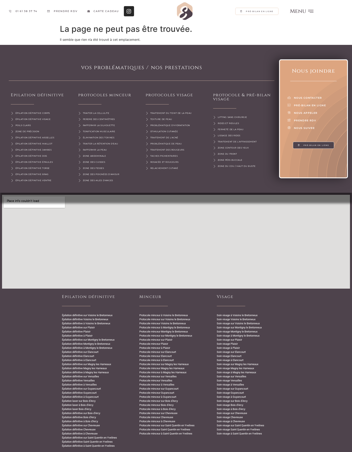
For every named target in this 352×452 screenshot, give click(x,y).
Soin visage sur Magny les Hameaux (237, 364)
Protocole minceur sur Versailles (158, 376)
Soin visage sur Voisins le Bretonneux (238, 323)
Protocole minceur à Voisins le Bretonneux (163, 315)
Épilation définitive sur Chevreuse (81, 425)
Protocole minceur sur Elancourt (157, 351)
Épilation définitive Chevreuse (79, 429)
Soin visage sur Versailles (231, 376)
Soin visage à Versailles (230, 384)
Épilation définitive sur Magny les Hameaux (86, 364)
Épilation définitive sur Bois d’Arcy (81, 413)
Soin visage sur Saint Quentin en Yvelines (240, 425)
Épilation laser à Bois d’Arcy (77, 405)
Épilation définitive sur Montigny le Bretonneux (88, 339)
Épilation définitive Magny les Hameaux (84, 368)
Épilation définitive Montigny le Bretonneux (86, 343)
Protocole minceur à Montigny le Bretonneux (164, 327)
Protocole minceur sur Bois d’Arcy (158, 400)
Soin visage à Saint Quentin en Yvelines (239, 433)
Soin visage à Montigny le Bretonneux (238, 335)
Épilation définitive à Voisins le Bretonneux (86, 323)
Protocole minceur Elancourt (155, 356)
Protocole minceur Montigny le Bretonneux (163, 331)
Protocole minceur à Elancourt (156, 360)
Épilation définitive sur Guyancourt (81, 388)
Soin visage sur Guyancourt (232, 388)
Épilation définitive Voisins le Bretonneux (85, 319)
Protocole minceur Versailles (155, 380)
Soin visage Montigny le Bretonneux (237, 331)
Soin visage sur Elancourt (231, 351)
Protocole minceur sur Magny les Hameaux (164, 364)
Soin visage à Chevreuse (231, 421)
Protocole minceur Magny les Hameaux (161, 368)
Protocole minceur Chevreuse (156, 417)
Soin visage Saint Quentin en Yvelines (238, 429)
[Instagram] (129, 11)
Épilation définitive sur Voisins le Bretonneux (87, 315)
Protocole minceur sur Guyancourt (158, 388)
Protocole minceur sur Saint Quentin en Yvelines (167, 425)
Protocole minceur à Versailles (156, 384)
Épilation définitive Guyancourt (79, 392)
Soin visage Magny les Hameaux (235, 368)
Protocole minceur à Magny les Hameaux (162, 372)
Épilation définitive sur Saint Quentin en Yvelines (89, 437)
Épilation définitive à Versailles (79, 384)
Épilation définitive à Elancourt (79, 360)
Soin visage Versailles (229, 380)
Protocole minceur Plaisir (153, 343)
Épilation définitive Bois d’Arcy (79, 417)
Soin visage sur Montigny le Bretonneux (239, 327)
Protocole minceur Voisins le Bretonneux (162, 323)
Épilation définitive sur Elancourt (80, 351)
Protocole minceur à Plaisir (154, 347)
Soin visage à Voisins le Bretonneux (237, 315)
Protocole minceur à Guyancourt (157, 396)
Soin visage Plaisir (227, 343)
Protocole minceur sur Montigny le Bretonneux (165, 335)
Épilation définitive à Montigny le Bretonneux (87, 347)
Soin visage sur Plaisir (229, 339)
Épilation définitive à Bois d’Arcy (80, 421)
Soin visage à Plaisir (228, 347)
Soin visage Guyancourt (230, 392)
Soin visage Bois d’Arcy (230, 405)
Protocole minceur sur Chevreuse (158, 413)
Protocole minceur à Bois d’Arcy (157, 409)
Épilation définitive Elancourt (78, 356)
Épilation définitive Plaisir (76, 331)
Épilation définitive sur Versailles (80, 376)
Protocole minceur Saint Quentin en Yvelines (164, 429)
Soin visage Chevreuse (230, 417)
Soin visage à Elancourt (230, 360)
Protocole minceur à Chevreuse (157, 421)
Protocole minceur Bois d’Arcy (156, 405)
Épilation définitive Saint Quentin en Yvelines (87, 441)
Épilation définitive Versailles (78, 380)
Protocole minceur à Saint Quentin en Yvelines (165, 433)
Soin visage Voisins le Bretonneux (236, 319)
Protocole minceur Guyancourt (156, 392)
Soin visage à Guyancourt (231, 396)
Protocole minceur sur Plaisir (155, 339)
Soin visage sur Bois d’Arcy (232, 400)
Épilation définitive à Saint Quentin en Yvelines (88, 445)
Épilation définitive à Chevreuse (80, 433)
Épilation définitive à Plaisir (77, 335)
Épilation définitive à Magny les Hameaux (85, 372)
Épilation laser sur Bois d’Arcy (79, 400)
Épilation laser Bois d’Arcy (76, 409)
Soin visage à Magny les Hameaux (236, 372)
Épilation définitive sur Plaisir (78, 327)
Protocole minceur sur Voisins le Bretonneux (164, 319)
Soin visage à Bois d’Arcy (231, 409)
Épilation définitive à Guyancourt (80, 396)
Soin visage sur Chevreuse (232, 413)
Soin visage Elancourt (229, 356)
